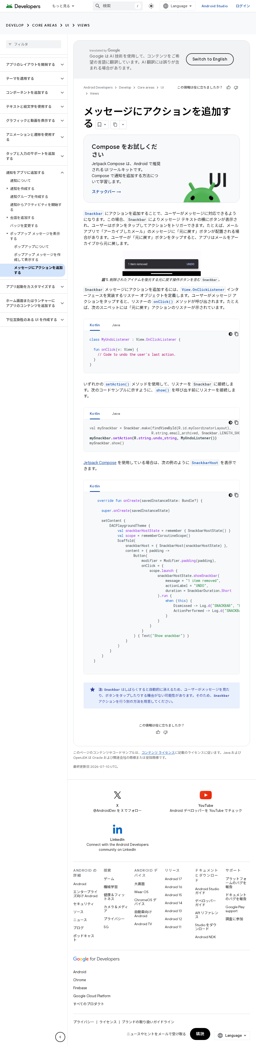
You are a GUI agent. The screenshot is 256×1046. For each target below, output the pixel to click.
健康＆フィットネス (114, 897)
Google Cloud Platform (91, 996)
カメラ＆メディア (116, 909)
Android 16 (173, 887)
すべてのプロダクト (88, 1004)
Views (84, 25)
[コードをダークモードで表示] (231, 334)
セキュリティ (83, 904)
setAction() (117, 384)
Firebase (80, 988)
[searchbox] (33, 44)
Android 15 (173, 895)
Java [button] (116, 325)
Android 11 (173, 927)
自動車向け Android (143, 914)
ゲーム (109, 879)
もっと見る (61, 6)
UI (67, 25)
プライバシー (114, 919)
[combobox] (118, 6)
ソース (78, 912)
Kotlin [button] (95, 325)
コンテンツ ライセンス (158, 753)
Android (79, 884)
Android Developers (98, 87)
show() (162, 390)
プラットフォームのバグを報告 (236, 883)
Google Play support (235, 909)
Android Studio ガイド (207, 891)
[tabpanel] (162, 352)
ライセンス (108, 1022)
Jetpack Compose (100, 462)
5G (106, 927)
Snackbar (93, 213)
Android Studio (215, 6)
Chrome (79, 980)
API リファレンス (206, 915)
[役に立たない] (236, 87)
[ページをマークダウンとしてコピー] (115, 124)
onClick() (163, 301)
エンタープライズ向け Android (85, 894)
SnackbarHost (205, 462)
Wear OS (141, 892)
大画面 (139, 884)
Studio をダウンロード (205, 927)
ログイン (243, 6)
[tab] (95, 325)
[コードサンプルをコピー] (237, 334)
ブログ (78, 928)
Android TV (143, 924)
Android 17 (173, 879)
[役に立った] (228, 87)
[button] (29, 65)
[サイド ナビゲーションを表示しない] (60, 1037)
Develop (15, 25)
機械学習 (111, 887)
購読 (200, 1033)
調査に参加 (234, 919)
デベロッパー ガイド (205, 903)
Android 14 (173, 903)
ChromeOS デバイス (145, 902)
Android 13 (173, 911)
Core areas (44, 25)
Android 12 (173, 919)
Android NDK (205, 937)
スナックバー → (106, 191)
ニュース (80, 920)
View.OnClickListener (203, 289)
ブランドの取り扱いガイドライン (148, 1022)
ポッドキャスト (83, 938)
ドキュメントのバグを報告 (236, 897)
